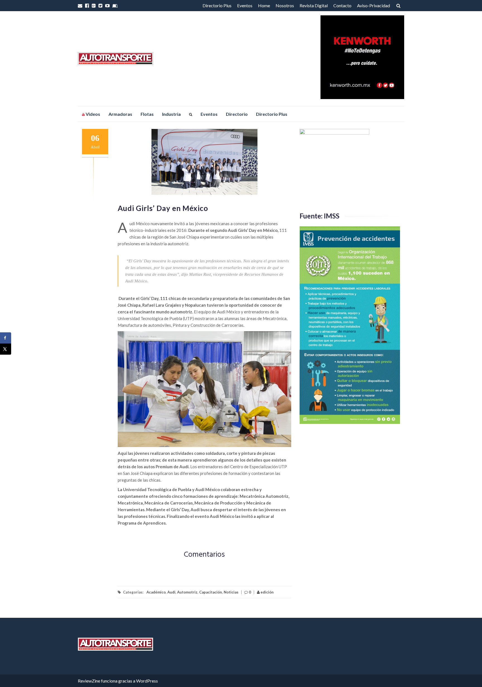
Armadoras (120, 114)
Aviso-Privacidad (373, 5)
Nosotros (285, 5)
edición (267, 592)
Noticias (231, 592)
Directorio (237, 114)
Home (264, 5)
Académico (156, 592)
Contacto (342, 5)
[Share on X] (5, 349)
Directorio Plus (217, 5)
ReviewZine (89, 680)
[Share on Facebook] (5, 338)
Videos (92, 114)
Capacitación (210, 592)
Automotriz (187, 592)
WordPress (147, 680)
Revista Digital (314, 5)
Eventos (244, 5)
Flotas (147, 114)
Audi (171, 592)
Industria (171, 114)
